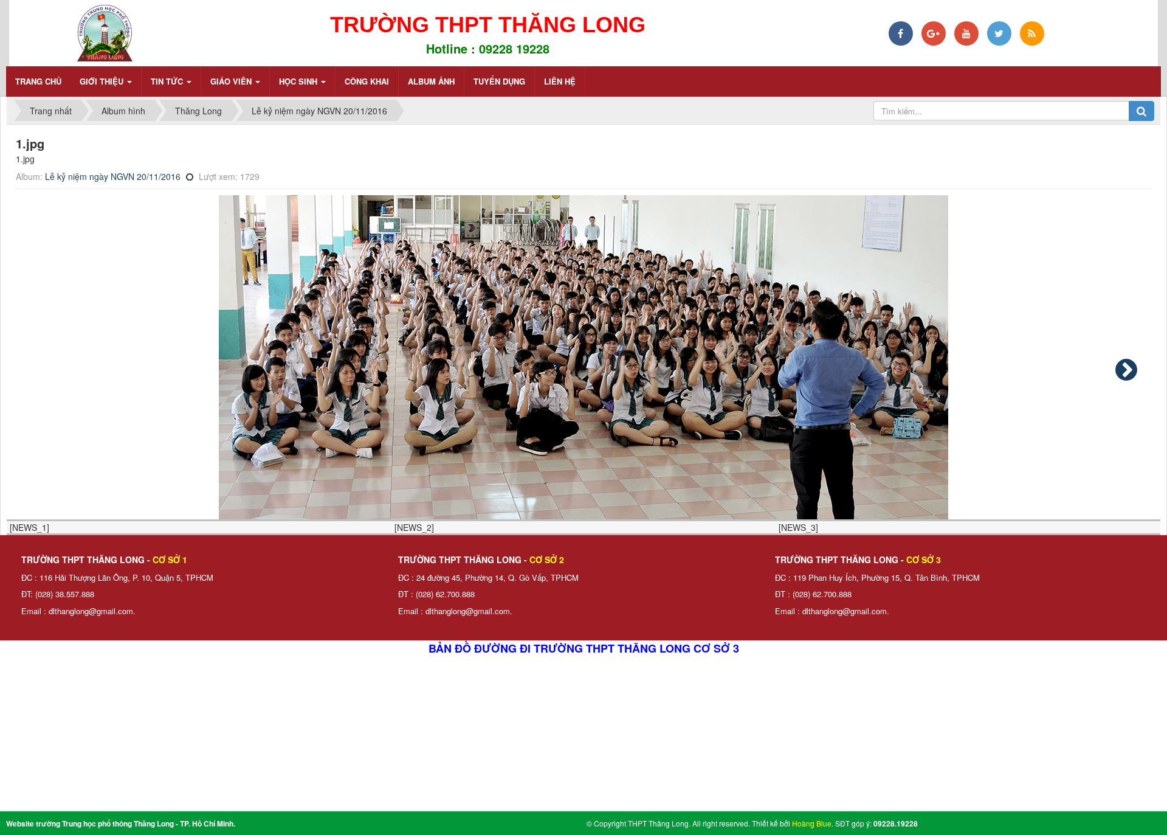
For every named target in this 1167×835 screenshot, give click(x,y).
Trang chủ (38, 81)
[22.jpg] (1126, 370)
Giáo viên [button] (232, 81)
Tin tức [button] (168, 81)
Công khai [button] (367, 81)
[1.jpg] (583, 357)
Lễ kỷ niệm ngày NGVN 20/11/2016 (113, 176)
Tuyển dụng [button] (499, 81)
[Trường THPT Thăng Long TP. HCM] (104, 32)
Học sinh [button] (299, 81)
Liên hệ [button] (560, 81)
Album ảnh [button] (431, 81)
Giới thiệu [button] (103, 81)
